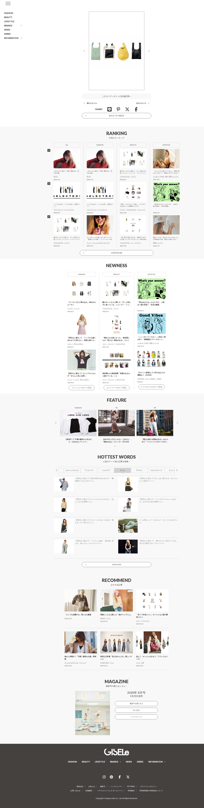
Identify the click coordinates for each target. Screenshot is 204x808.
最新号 (102, 786)
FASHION (8, 13)
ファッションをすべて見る (82, 388)
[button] (115, 446)
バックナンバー (136, 717)
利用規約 (131, 791)
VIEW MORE (116, 253)
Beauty (116, 274)
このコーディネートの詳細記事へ (116, 96)
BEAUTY (8, 17)
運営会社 (80, 786)
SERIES (7, 34)
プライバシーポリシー (148, 786)
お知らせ (91, 786)
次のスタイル (141, 103)
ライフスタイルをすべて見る (151, 387)
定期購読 (88, 791)
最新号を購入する (136, 704)
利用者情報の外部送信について (151, 791)
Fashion (81, 274)
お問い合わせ (75, 791)
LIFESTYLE (9, 21)
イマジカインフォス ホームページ (110, 791)
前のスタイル (92, 103)
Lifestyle (151, 274)
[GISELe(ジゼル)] (116, 752)
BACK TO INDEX (116, 115)
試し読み (136, 710)
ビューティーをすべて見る (117, 388)
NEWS (7, 30)
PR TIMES (131, 786)
